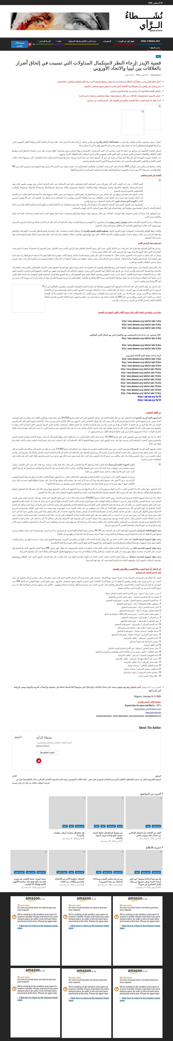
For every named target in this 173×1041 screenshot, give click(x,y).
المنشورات (107, 41)
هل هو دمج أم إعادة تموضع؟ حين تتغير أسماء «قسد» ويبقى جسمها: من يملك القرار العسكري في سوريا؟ (145, 881)
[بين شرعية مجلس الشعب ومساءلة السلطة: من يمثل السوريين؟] (105, 862)
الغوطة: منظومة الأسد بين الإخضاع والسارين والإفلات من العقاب (69, 880)
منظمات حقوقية (62, 872)
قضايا (96, 826)
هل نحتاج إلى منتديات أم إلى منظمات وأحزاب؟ (68, 834)
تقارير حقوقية (145, 872)
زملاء (158, 56)
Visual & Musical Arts (150, 41)
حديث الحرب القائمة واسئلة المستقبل (82, 41)
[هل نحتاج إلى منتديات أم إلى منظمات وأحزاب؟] (67, 812)
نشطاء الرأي (154, 75)
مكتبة (59, 41)
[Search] (33, 44)
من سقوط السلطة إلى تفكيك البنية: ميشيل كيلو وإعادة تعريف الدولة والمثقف (108, 835)
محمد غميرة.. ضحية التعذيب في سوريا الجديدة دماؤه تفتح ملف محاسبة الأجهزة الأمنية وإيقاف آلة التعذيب (29, 881)
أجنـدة (119, 826)
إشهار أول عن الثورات (126, 41)
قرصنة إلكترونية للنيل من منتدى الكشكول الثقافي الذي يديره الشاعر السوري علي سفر (124, 777)
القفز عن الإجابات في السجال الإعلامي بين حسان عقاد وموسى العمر (145, 834)
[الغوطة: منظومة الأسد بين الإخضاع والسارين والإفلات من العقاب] (67, 862)
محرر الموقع (155, 47)
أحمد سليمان (156, 826)
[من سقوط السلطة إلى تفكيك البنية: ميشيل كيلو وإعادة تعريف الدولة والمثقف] (105, 812)
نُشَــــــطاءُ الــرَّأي (143, 19)
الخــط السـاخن (45, 41)
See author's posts (47, 752)
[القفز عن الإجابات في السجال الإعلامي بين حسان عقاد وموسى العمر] (144, 812)
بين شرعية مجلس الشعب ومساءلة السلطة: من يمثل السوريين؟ (108, 880)
